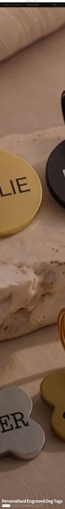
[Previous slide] (2, 1)
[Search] (57, 5)
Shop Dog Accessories (16, 505)
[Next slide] (62, 1)
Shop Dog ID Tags (6, 505)
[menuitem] (21, 5)
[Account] (59, 5)
